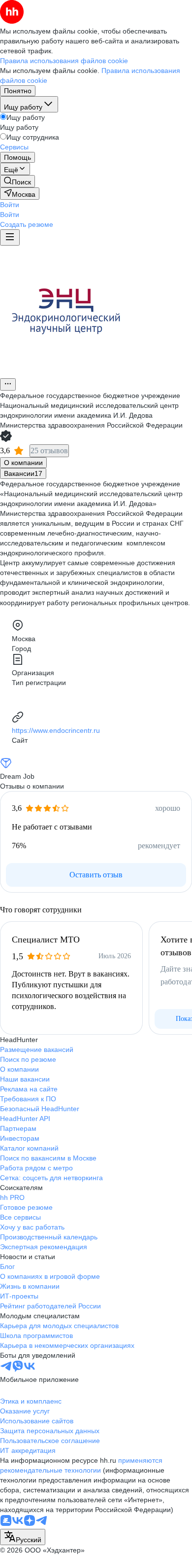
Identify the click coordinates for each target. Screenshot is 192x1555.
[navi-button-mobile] (10, 237)
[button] (9, 205)
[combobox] (22, 1537)
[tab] (23, 462)
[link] (17, 181)
